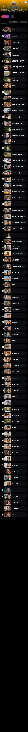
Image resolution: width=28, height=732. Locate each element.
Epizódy (3, 21)
